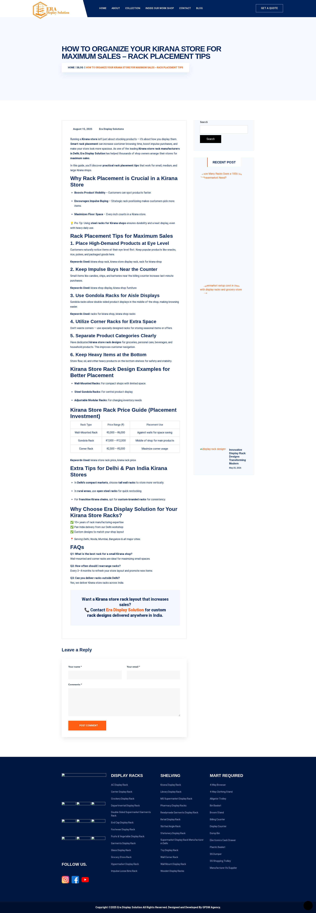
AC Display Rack (119, 785)
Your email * (133, 666)
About (116, 8)
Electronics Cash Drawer (223, 840)
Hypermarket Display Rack (125, 864)
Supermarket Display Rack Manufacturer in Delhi (182, 842)
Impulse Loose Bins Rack (124, 871)
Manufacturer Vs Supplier (223, 868)
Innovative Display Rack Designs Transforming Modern (237, 456)
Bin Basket (215, 805)
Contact (185, 8)
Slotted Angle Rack (170, 826)
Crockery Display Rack (122, 798)
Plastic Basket (217, 847)
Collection (132, 8)
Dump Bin (215, 833)
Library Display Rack (170, 791)
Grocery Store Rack (121, 857)
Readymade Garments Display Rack (179, 812)
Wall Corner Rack (169, 857)
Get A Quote (269, 8)
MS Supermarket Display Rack (176, 798)
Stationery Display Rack (172, 833)
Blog (199, 8)
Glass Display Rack (121, 850)
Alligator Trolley (218, 798)
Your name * (75, 666)
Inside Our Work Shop (159, 8)
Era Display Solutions (111, 129)
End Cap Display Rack (122, 822)
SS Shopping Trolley (220, 861)
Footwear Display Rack (123, 829)
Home (102, 8)
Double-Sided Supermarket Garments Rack (131, 814)
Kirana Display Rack (170, 785)
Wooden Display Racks (172, 871)
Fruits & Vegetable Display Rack (127, 836)
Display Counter (218, 826)
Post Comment (88, 725)
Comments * (75, 684)
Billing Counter (217, 819)
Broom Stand (217, 812)
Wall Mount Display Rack (173, 864)
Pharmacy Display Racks (173, 805)
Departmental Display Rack (125, 805)
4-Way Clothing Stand (221, 791)
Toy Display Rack (169, 850)
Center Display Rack (121, 791)
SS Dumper (216, 854)
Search (204, 122)
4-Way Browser (218, 785)
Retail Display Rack (170, 819)
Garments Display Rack (123, 843)
